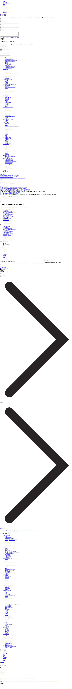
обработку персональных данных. (13, 37)
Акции (4, 4)
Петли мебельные (6, 220)
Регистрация (5, 12)
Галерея (4, 9)
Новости (4, 7)
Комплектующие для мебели (8, 214)
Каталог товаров (3, 53)
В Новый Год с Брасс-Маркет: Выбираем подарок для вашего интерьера (13, 188)
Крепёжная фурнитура (7, 215)
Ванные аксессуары (6, 209)
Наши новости (3, 174)
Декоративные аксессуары (7, 211)
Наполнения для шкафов (7, 218)
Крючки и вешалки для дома (8, 216)
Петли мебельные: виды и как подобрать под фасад (9, 193)
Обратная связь (3, 14)
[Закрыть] (4, 275)
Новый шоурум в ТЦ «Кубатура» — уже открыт (9, 176)
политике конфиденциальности (52, 681)
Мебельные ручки (6, 217)
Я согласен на (10, 37)
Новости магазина (4, 182)
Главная (4, 1)
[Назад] (0, 533)
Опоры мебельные (6, 219)
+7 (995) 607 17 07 (3, 267)
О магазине (5, 2)
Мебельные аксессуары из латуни (6, 177)
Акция (4, 172)
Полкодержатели (6, 221)
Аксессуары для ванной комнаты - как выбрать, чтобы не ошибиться (12, 178)
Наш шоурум (5, 254)
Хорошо (2, 683)
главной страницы (9, 206)
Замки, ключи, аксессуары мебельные (9, 212)
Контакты (4, 8)
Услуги (4, 5)
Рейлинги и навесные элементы (8, 238)
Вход (3, 11)
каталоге (26, 206)
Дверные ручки (5, 210)
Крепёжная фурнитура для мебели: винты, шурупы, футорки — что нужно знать (15, 190)
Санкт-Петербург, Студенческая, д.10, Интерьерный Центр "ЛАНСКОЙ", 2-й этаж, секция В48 (19, 530)
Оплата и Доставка (6, 3)
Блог (1, 186)
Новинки (4, 170)
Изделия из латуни (6, 213)
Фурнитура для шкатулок (7, 239)
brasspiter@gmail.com (49, 260)
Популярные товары (6, 171)
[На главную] (3, 274)
